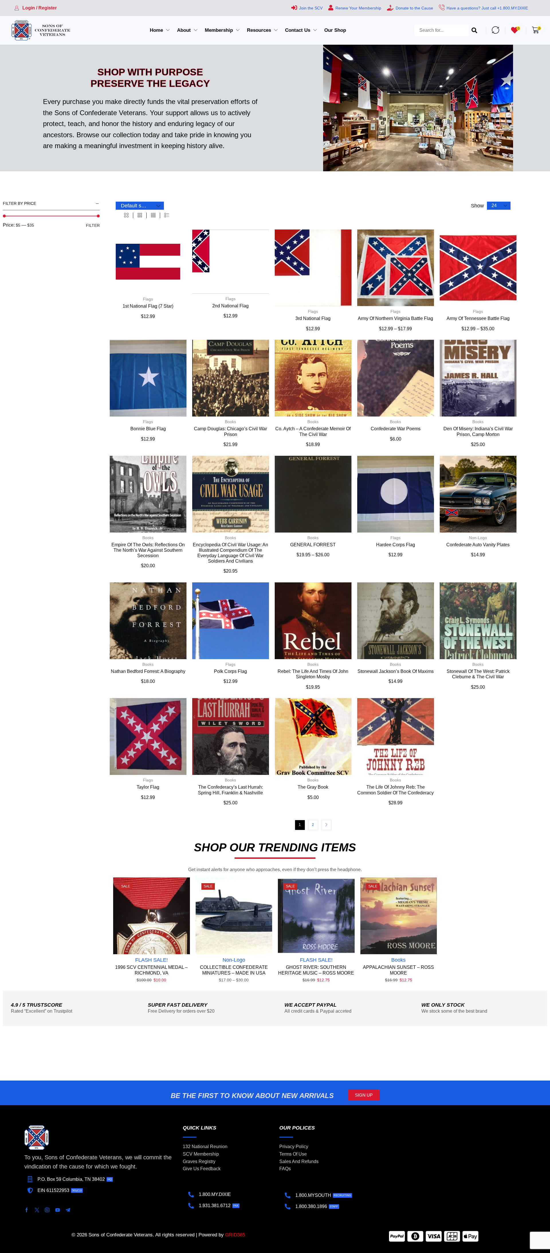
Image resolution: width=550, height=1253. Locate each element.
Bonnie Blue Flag (148, 428)
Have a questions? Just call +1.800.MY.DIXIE (487, 8)
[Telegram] (68, 1210)
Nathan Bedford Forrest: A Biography (148, 671)
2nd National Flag (230, 305)
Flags (148, 299)
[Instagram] (47, 1210)
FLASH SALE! (151, 960)
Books (230, 421)
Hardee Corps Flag (395, 544)
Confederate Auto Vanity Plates (478, 544)
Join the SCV (311, 8)
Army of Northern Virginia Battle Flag (395, 318)
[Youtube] (57, 1210)
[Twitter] (37, 1210)
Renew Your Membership (358, 8)
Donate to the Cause (414, 8)
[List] (167, 215)
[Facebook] (26, 1210)
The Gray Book (313, 787)
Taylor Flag (148, 787)
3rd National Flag (313, 318)
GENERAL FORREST (313, 544)
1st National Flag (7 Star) (148, 306)
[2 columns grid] (126, 215)
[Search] (474, 30)
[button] (35, 8)
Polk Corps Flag (230, 671)
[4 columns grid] (153, 215)
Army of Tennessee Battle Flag (478, 318)
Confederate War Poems (396, 428)
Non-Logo (478, 537)
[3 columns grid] (140, 215)
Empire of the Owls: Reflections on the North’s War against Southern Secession (148, 550)
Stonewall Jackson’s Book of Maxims (396, 671)
